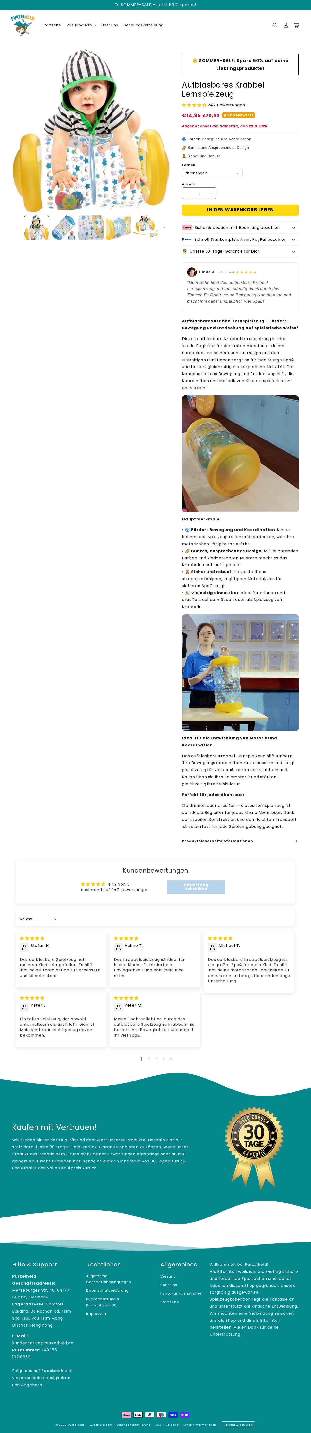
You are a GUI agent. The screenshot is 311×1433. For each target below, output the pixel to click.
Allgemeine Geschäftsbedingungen (108, 1278)
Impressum (97, 1313)
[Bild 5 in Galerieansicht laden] (145, 227)
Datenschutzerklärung (107, 1290)
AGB (158, 1425)
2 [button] (149, 1059)
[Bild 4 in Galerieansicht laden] (118, 227)
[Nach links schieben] (17, 227)
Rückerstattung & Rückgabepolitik (103, 1302)
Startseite (169, 1302)
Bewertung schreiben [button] (196, 887)
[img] (32, 938)
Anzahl (188, 184)
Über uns (168, 1284)
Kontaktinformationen (181, 1293)
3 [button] (157, 1059)
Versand (168, 1276)
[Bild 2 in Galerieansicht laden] (63, 227)
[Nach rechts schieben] (164, 227)
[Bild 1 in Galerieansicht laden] (36, 227)
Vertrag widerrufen (238, 1425)
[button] (275, 25)
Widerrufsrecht (101, 1425)
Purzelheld (76, 1425)
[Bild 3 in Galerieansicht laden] (90, 227)
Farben (188, 165)
